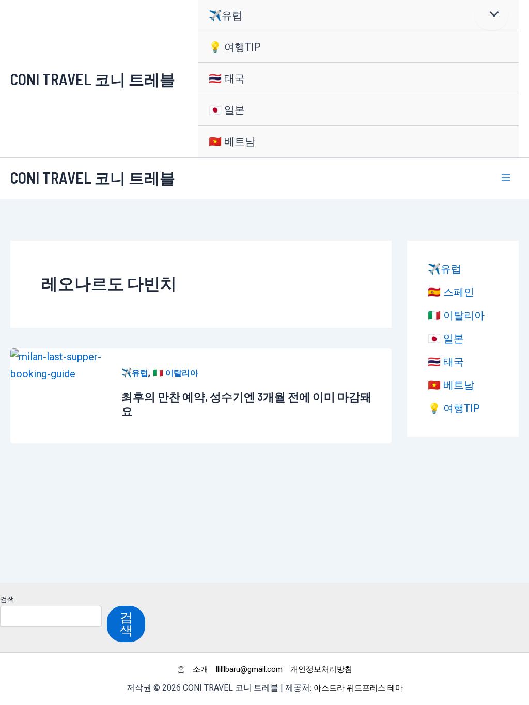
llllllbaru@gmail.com (249, 669)
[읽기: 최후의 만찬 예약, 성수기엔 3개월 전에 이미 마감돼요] (58, 364)
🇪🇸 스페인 (451, 292)
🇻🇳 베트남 (232, 141)
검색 (7, 599)
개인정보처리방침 (321, 669)
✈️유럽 (225, 15)
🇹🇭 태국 (227, 78)
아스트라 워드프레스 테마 (358, 688)
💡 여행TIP (235, 47)
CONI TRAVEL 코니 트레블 (92, 79)
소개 (200, 669)
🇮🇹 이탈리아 (175, 373)
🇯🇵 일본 (227, 110)
